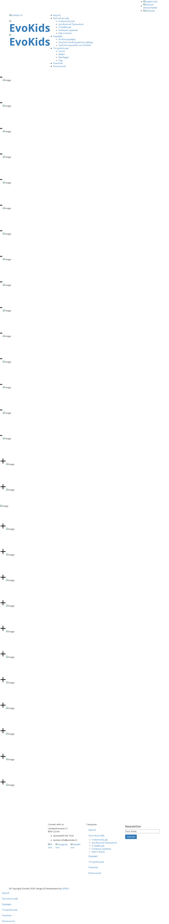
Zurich (61, 51)
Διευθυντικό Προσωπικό (71, 24)
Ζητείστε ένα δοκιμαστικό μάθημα (75, 42)
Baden (61, 54)
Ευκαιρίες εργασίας (68, 30)
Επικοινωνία (59, 66)
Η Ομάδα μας (64, 27)
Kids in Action (65, 33)
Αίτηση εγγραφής (67, 39)
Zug (60, 60)
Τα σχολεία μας (61, 48)
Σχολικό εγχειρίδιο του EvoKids (74, 45)
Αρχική (56, 15)
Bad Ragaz (63, 57)
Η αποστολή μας (66, 21)
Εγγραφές (58, 36)
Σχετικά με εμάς (61, 18)
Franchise (58, 63)
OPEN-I (65, 888)
